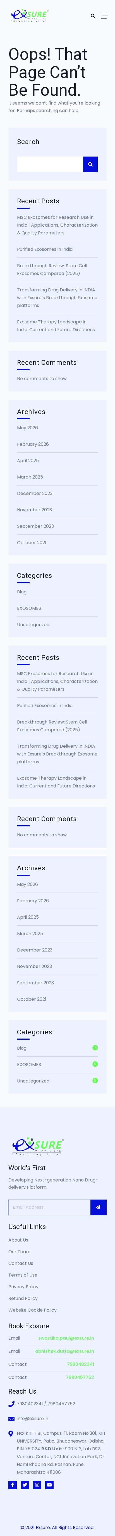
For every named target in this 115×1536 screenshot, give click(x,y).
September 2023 (35, 526)
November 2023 (34, 510)
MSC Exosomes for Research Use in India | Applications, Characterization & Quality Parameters (57, 225)
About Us (18, 1240)
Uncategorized (33, 624)
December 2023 (34, 493)
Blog (22, 592)
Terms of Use (22, 1275)
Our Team (19, 1251)
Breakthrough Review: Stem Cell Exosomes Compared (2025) (52, 269)
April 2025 (28, 460)
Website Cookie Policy (32, 1310)
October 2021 (31, 542)
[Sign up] (98, 1207)
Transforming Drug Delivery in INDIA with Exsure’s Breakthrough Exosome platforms (57, 298)
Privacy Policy (23, 1287)
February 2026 (33, 444)
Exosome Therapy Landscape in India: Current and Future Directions (56, 326)
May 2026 (27, 428)
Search (28, 142)
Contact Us (20, 1263)
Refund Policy (23, 1298)
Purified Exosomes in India (45, 249)
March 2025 (30, 477)
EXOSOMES (29, 608)
